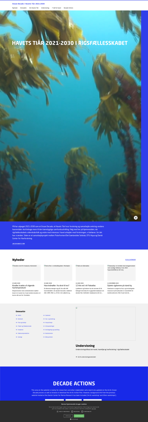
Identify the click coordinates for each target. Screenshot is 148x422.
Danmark (20, 319)
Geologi (20, 337)
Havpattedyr (48, 322)
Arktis (19, 315)
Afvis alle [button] (68, 416)
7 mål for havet (56, 8)
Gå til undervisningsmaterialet (87, 357)
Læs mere (94, 408)
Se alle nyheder (130, 259)
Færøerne (20, 329)
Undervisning (45, 8)
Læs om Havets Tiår (18, 243)
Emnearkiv (23, 8)
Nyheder (15, 8)
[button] (74, 419)
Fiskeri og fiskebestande (24, 326)
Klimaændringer (49, 326)
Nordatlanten (49, 333)
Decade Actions (68, 8)
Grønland (47, 315)
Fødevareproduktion (23, 333)
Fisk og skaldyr (22, 322)
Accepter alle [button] (79, 416)
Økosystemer (49, 337)
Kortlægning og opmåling (52, 329)
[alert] (74, 411)
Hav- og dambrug (50, 319)
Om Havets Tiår (33, 8)
